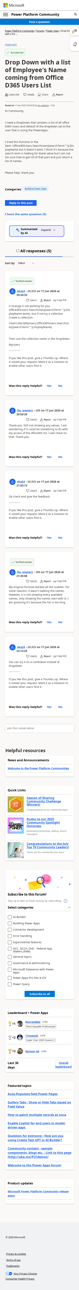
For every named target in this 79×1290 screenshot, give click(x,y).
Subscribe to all (40, 994)
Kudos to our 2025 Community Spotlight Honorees (43, 823)
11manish (31, 1036)
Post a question (39, 22)
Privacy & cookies (16, 1254)
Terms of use (13, 1260)
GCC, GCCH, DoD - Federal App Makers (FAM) (32, 950)
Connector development (28, 929)
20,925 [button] (32, 291)
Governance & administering (31, 963)
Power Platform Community (35, 14)
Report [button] (59, 94)
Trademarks (13, 1266)
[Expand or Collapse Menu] (5, 15)
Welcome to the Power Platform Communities (38, 768)
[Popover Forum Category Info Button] (65, 901)
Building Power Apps (36, 188)
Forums (40, 31)
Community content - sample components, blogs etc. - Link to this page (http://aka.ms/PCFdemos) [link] (39, 1152)
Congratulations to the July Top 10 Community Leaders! (48, 845)
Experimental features (27, 942)
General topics (22, 957)
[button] (75, 14)
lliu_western (43, 105)
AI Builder (19, 917)
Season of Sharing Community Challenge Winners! (44, 801)
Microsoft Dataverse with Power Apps (33, 971)
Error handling (22, 936)
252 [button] (44, 1051)
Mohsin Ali (32, 1051)
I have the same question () (25, 214)
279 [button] (43, 1035)
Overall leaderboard (63, 1064)
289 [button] (53, 105)
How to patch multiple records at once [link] (37, 1115)
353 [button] (46, 1021)
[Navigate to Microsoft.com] (13, 5)
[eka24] (12, 291)
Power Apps (52, 31)
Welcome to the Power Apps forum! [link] (34, 1165)
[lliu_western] (12, 411)
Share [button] (45, 94)
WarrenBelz (32, 1022)
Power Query (21, 984)
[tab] (34, 252)
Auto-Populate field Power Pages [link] (33, 1094)
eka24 (21, 291)
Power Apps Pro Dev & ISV (29, 978)
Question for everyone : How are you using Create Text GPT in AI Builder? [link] (35, 1138)
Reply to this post (21, 203)
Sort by (10, 263)
